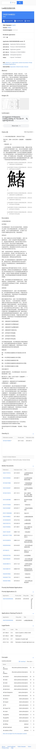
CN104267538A (7, 483)
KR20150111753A (7, 535)
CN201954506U (7, 527)
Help (12, 748)
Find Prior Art (19, 20)
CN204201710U (7, 577)
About (3, 746)
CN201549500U (7, 478)
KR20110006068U (7, 513)
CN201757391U (7, 473)
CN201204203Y (6, 488)
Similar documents (23, 62)
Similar (28, 20)
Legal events (15, 62)
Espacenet (13, 66)
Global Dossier (20, 66)
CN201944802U (7, 516)
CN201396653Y (6, 559)
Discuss (26, 66)
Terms (29, 746)
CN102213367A (7, 493)
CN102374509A (7, 440)
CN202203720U (7, 555)
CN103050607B (7, 520)
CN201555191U (7, 523)
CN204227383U (7, 580)
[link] (5, 668)
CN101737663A (7, 504)
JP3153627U (6, 550)
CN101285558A (7, 499)
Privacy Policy (5, 748)
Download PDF (9, 20)
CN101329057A (7, 540)
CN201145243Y (6, 532)
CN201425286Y (6, 508)
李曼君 (9, 27)
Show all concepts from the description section (15, 733)
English (14, 25)
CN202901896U (7, 574)
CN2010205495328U (8, 598)
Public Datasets (22, 746)
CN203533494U (7, 545)
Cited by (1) (8, 62)
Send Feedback (11, 746)
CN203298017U (7, 564)
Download (23, 661)
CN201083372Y (6, 569)
